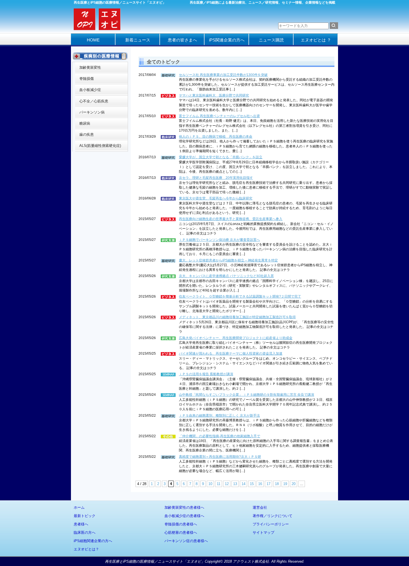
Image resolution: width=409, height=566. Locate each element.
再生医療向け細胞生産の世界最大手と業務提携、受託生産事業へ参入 (230, 219)
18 (277, 484)
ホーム (79, 507)
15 (252, 484)
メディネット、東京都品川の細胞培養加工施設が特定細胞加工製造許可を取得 (237, 317)
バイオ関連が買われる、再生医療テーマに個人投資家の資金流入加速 (230, 353)
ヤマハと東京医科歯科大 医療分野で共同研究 (214, 95)
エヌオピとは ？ (316, 40)
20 (293, 484)
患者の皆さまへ (182, 40)
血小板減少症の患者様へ (184, 516)
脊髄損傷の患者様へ (180, 524)
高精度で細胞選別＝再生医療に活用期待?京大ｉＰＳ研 (220, 456)
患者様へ (81, 524)
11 (218, 484)
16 (260, 484)
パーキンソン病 (92, 112)
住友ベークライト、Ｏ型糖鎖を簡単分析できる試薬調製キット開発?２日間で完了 (240, 296)
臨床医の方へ (84, 532)
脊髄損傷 (86, 78)
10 (210, 484)
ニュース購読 (271, 40)
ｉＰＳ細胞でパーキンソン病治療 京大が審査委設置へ (219, 239)
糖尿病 (84, 123)
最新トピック (84, 516)
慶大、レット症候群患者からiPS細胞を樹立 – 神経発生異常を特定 (228, 260)
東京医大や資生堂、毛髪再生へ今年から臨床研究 (215, 198)
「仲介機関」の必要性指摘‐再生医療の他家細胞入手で (219, 436)
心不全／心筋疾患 (93, 101)
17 (268, 484)
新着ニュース (137, 40)
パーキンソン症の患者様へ (186, 541)
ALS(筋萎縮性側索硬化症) (100, 146)
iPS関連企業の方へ (227, 40)
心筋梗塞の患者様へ (180, 532)
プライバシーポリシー (271, 524)
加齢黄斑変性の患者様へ (184, 507)
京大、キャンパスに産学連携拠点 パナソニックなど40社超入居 (226, 276)
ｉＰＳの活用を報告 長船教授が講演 (206, 374)
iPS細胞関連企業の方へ (93, 541)
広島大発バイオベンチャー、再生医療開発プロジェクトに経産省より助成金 (235, 338)
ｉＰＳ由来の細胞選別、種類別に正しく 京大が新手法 (219, 415)
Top (396, 553)
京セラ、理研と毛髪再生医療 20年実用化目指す (216, 177)
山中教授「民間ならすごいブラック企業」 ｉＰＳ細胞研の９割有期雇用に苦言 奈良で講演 (246, 394)
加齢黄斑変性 (90, 67)
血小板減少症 (90, 90)
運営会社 (260, 507)
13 (235, 484)
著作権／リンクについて (272, 516)
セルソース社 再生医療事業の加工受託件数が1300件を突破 (223, 74)
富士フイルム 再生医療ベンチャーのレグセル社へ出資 (219, 116)
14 (243, 484)
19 (285, 484)
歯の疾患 (86, 134)
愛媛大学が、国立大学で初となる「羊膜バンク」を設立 (220, 157)
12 (227, 484)
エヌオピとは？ (86, 549)
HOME (93, 40)
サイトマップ (263, 532)
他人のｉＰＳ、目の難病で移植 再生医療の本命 (215, 136)
